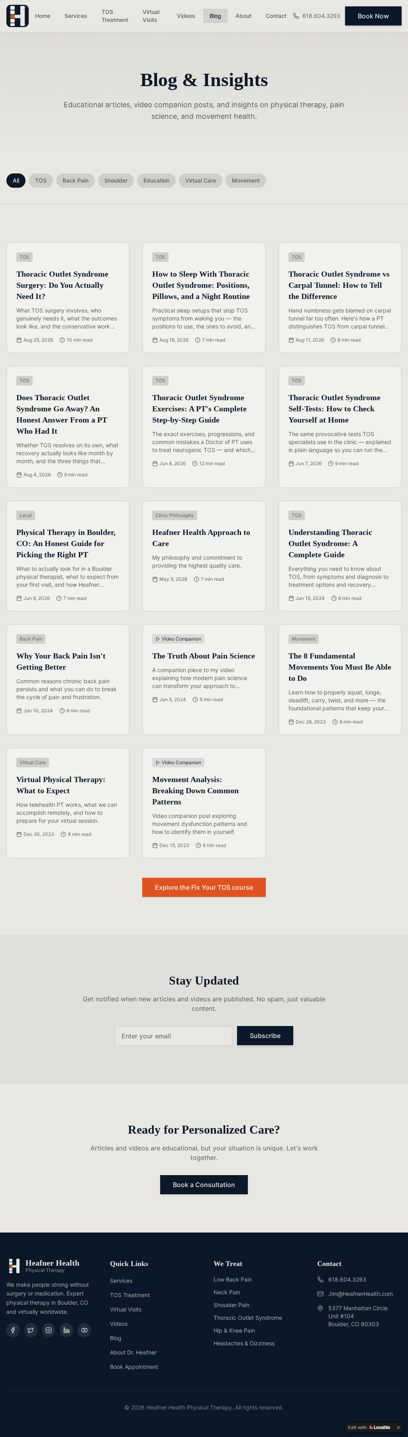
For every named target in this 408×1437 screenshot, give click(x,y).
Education (156, 180)
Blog (215, 15)
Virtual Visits (151, 15)
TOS (41, 180)
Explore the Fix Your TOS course (204, 887)
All (16, 180)
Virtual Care (200, 180)
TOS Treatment (115, 15)
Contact (276, 15)
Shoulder (116, 180)
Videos (186, 15)
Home (42, 15)
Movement (246, 180)
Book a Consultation (204, 1185)
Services (76, 15)
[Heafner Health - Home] (17, 16)
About (243, 15)
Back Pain (75, 180)
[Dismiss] (398, 1427)
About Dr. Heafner (133, 1352)
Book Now (373, 16)
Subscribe (265, 1036)
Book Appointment (134, 1366)
